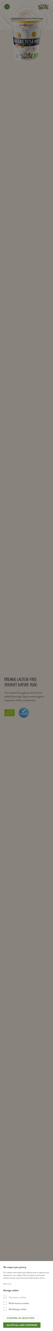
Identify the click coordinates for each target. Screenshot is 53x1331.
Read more (7, 1284)
